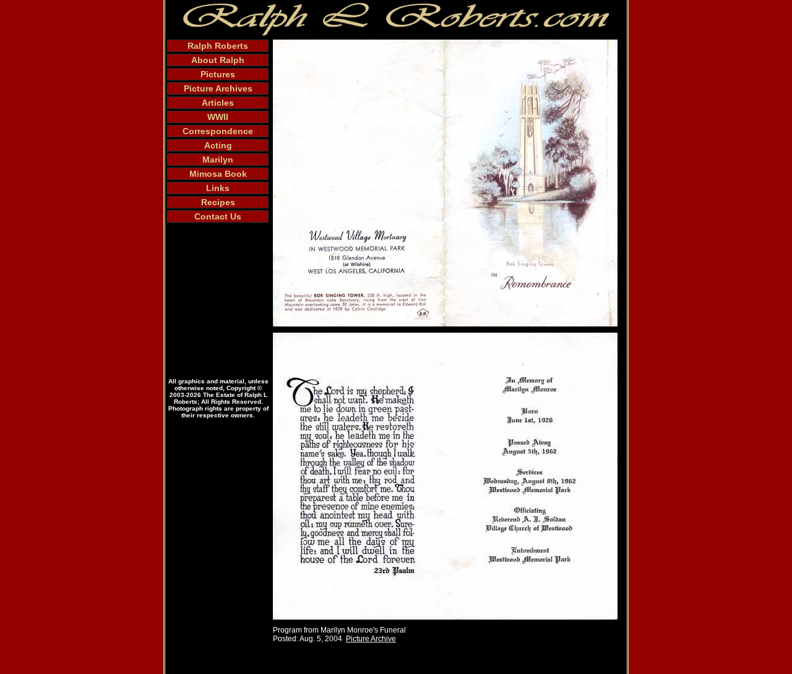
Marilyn (217, 159)
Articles (218, 103)
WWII (217, 117)
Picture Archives (218, 88)
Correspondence (218, 131)
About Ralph (217, 60)
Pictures (217, 74)
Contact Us (217, 216)
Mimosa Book (218, 174)
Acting (218, 145)
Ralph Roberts (217, 46)
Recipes (218, 202)
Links (218, 188)
